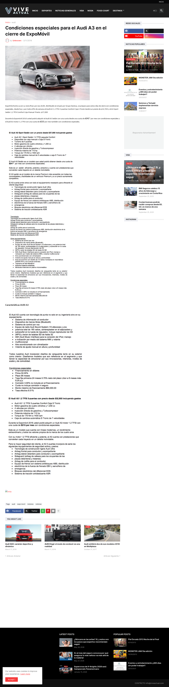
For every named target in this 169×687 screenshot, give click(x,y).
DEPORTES (47, 10)
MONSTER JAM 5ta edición (151, 77)
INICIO (161, 2)
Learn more (25, 674)
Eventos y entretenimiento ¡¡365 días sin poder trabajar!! (151, 91)
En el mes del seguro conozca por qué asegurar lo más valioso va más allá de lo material (91, 655)
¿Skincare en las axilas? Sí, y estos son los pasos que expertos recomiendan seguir (91, 641)
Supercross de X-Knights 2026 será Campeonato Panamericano (90, 667)
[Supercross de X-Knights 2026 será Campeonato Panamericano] (65, 669)
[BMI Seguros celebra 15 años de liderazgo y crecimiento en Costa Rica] (130, 191)
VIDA (81, 10)
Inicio (7, 22)
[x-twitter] (154, 31)
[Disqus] (62, 590)
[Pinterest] (48, 511)
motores (30, 504)
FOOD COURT (103, 10)
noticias (38, 504)
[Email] (53, 511)
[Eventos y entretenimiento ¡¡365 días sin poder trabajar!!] (130, 92)
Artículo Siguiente (111, 556)
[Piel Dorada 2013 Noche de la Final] (120, 642)
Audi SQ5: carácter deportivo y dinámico (19, 545)
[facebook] (134, 31)
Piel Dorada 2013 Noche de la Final (143, 639)
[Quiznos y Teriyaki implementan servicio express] (130, 106)
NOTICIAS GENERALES (65, 10)
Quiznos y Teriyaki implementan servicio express (148, 105)
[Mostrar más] (58, 511)
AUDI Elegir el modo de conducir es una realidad (62, 545)
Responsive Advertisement (143, 133)
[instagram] (154, 36)
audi (14, 22)
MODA (90, 10)
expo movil (21, 504)
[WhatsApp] (43, 511)
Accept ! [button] (11, 679)
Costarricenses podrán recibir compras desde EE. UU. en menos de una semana (150, 205)
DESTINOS (117, 10)
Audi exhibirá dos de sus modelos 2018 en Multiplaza (102, 545)
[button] (155, 10)
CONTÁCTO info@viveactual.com (149, 683)
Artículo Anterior (13, 556)
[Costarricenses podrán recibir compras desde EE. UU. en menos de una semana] (130, 205)
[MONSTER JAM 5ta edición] (130, 80)
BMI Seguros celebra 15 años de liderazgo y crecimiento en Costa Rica (150, 190)
